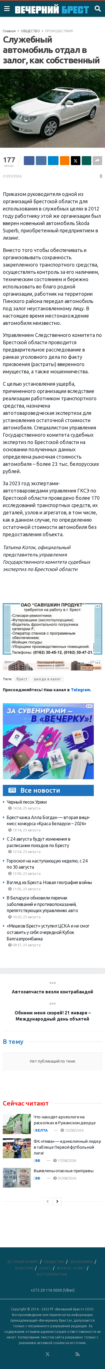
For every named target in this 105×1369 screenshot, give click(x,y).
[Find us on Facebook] (25, 1354)
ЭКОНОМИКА (81, 1262)
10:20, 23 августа (26, 917)
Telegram (80, 689)
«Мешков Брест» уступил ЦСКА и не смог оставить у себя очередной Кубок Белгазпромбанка (48, 932)
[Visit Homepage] (52, 8)
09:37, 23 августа (26, 945)
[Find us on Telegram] (55, 1354)
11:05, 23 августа (26, 889)
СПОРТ (45, 1268)
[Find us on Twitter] (47, 1354)
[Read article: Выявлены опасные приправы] (17, 1178)
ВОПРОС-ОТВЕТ (71, 1268)
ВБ (37, 1160)
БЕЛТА (41, 1130)
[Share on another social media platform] (97, 160)
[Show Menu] (7, 8)
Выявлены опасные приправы (64, 1170)
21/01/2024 (12, 176)
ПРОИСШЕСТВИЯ (59, 31)
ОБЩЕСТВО (30, 31)
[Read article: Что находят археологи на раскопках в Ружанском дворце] (17, 1124)
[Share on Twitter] (75, 160)
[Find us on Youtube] (70, 1354)
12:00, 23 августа (26, 873)
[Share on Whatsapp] (86, 160)
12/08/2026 (73, 1130)
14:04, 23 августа (26, 808)
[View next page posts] (57, 1201)
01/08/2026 (66, 1178)
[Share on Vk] (41, 160)
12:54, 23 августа (26, 852)
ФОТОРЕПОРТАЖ (51, 1274)
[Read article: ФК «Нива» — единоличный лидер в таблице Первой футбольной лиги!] (17, 1148)
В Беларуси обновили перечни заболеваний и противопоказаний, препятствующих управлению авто (42, 904)
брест (22, 679)
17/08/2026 (66, 1160)
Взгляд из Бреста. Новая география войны (49, 882)
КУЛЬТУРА (24, 1268)
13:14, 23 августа (26, 830)
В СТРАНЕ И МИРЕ (23, 1262)
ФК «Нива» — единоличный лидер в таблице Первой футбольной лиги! (67, 1147)
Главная (9, 31)
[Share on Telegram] (53, 160)
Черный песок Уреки (26, 801)
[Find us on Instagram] (62, 1354)
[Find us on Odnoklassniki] (40, 1354)
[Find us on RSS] (78, 1354)
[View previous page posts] (47, 1201)
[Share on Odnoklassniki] (64, 160)
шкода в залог (47, 679)
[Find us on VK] (32, 1354)
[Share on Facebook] (29, 160)
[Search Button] (98, 8)
